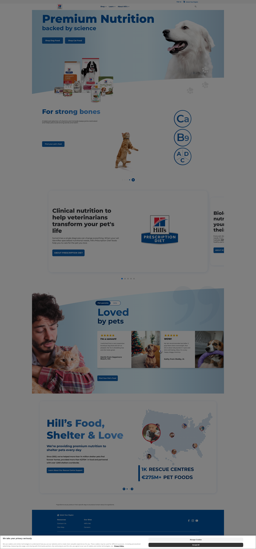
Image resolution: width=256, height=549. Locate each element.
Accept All (196, 545)
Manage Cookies (196, 540)
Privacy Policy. (119, 546)
